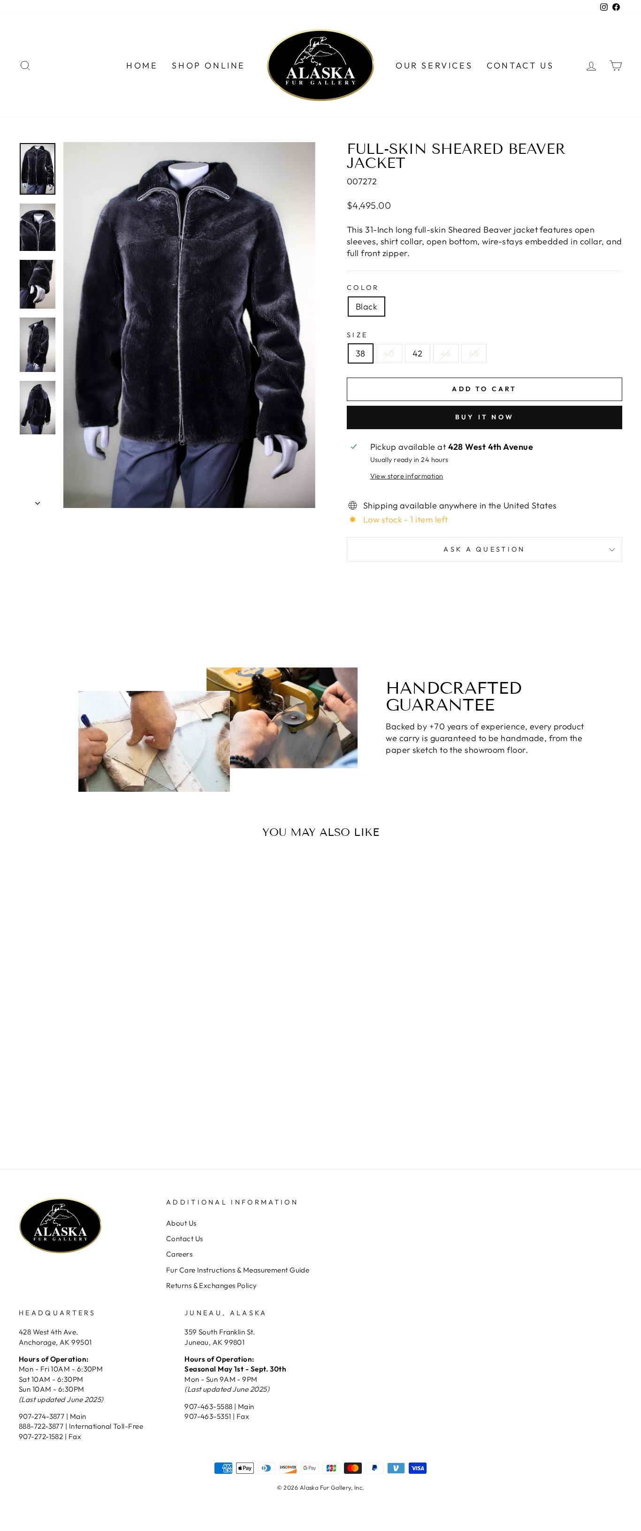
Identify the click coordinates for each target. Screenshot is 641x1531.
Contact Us (520, 65)
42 (417, 353)
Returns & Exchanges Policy (211, 1285)
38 (361, 353)
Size (357, 335)
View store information (406, 476)
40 (389, 353)
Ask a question (484, 549)
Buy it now (484, 417)
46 (446, 353)
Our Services (434, 65)
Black (366, 306)
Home (142, 65)
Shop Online (208, 65)
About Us (181, 1223)
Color (363, 287)
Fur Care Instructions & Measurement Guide (237, 1270)
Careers (179, 1254)
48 (474, 353)
